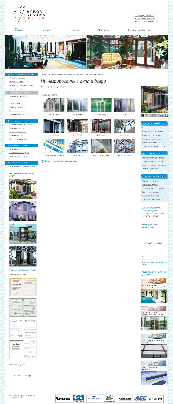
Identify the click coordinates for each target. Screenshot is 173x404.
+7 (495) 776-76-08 (144, 15)
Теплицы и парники (16, 111)
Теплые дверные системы (151, 135)
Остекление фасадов (17, 78)
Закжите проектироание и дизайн (23, 270)
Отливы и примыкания (150, 169)
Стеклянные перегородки (19, 153)
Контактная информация (139, 30)
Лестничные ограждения (18, 139)
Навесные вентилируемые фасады (22, 166)
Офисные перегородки (18, 156)
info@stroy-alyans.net (150, 21)
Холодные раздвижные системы (154, 146)
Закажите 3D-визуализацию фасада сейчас (154, 263)
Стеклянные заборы (17, 128)
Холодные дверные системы (152, 139)
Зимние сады (14, 100)
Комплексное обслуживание (152, 199)
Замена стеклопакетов (150, 192)
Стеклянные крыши (16, 114)
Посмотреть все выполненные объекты (60, 161)
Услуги (19, 29)
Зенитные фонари (16, 104)
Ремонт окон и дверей (150, 185)
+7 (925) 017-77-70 (144, 18)
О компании (74, 30)
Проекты (46, 30)
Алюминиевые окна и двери (20, 93)
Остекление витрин (16, 82)
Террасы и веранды (16, 107)
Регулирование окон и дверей (153, 188)
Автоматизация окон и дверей (153, 161)
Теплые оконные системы (151, 128)
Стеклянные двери (16, 149)
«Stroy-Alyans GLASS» (27, 395)
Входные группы (16, 89)
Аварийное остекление (150, 181)
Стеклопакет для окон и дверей (153, 158)
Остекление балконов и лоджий (21, 85)
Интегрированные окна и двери (154, 165)
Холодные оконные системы (152, 132)
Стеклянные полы (16, 135)
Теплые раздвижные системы (153, 142)
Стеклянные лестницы (17, 132)
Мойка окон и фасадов (150, 196)
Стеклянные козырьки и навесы (21, 124)
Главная (43, 74)
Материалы (103, 30)
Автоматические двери (18, 96)
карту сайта (19, 397)
